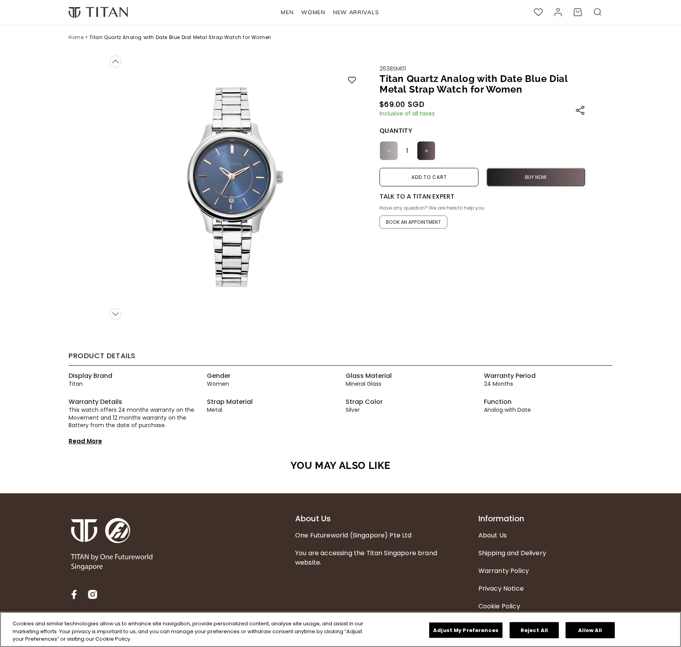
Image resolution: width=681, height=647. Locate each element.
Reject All (534, 630)
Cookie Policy (499, 606)
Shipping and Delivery (512, 553)
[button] (287, 12)
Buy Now (536, 177)
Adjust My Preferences (466, 630)
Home (76, 37)
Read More (85, 441)
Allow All (590, 630)
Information (501, 519)
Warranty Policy (503, 570)
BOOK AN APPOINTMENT (413, 222)
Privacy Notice (501, 588)
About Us (313, 519)
